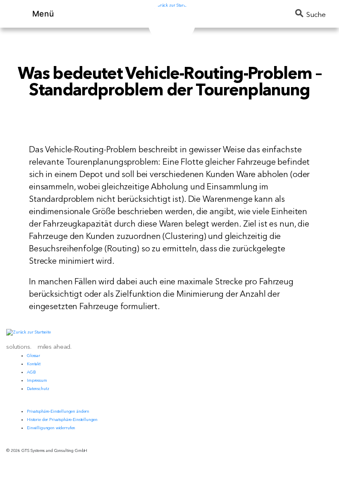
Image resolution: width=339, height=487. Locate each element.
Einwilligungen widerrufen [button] (51, 427)
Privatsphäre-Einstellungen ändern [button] (58, 411)
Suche (316, 14)
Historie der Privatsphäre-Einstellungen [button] (62, 419)
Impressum (37, 380)
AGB (31, 372)
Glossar (33, 355)
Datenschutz (38, 388)
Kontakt (34, 363)
